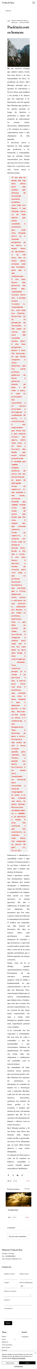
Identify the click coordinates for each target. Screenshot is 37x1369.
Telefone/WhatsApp (26, 1282)
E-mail (7, 1282)
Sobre (4, 1339)
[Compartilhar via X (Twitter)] (13, 1175)
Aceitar (27, 1363)
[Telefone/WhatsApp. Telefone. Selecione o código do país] (22, 1286)
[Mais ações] (28, 21)
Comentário (8, 1308)
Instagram (25, 1336)
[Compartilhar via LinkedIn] (17, 1175)
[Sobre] (15, 1339)
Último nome (24, 1274)
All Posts (8, 11)
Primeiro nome (9, 1274)
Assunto (7, 1300)
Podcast (4, 1350)
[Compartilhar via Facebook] (8, 1175)
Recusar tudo (10, 1363)
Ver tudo (27, 1189)
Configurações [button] (18, 1366)
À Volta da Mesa (8, 2)
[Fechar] (34, 1354)
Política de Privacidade (18, 1358)
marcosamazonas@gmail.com (11, 1259)
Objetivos (5, 1342)
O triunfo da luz (13, 1210)
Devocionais (6, 1347)
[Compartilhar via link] (22, 1175)
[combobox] (18, 1295)
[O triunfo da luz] (18, 1199)
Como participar (7, 1345)
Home (4, 1336)
